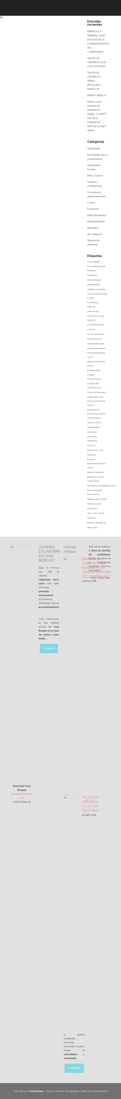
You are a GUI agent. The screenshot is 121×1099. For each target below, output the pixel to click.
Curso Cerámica (95, 334)
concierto (100, 289)
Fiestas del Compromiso (94, 385)
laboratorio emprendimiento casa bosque (96, 414)
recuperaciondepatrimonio (101, 486)
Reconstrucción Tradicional (95, 479)
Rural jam (92, 508)
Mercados (92, 227)
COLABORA (48, 648)
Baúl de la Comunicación (94, 1091)
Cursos (91, 202)
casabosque (93, 284)
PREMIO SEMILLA (96, 95)
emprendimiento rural (96, 355)
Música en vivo (95, 450)
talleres (91, 518)
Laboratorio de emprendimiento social (96, 401)
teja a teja (92, 527)
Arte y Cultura (95, 175)
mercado (92, 432)
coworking (93, 311)
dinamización (94, 339)
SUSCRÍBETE (74, 1068)
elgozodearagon (96, 343)
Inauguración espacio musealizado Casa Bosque (44, 72)
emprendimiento (96, 348)
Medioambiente (96, 221)
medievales (93, 427)
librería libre (94, 422)
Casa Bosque (94, 280)
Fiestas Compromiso (94, 377)
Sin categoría (94, 234)
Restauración (94, 504)
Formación (93, 209)
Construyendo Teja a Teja (97, 296)
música (91, 445)
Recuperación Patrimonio (94, 492)
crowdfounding (95, 325)
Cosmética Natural (92, 304)
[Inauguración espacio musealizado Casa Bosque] (47, 44)
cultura (91, 329)
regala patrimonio (97, 499)
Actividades (93, 148)
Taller (101, 513)
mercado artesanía (92, 438)
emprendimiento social (96, 363)
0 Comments (44, 90)
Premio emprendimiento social (96, 463)
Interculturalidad (96, 215)
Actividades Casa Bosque (96, 268)
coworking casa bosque (95, 318)
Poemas (91, 455)
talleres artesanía (96, 522)
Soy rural (92, 513)
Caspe (90, 289)
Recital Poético (95, 472)
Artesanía (92, 275)
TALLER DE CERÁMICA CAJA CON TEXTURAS (96, 62)
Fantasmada (94, 370)
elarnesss (74, 1091)
